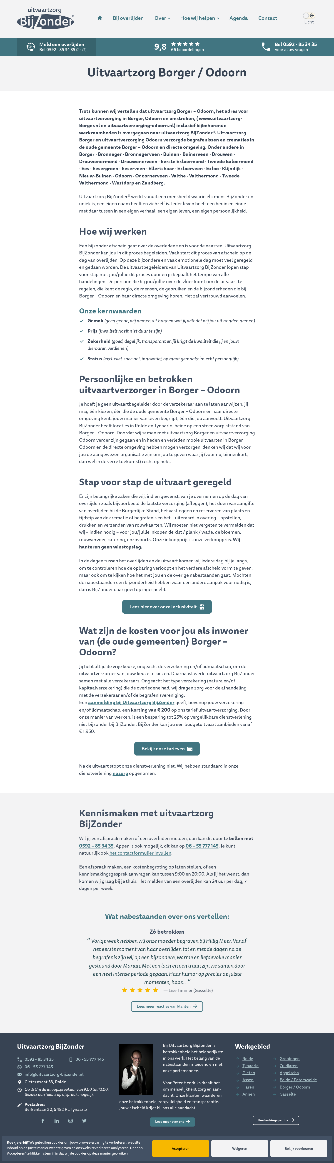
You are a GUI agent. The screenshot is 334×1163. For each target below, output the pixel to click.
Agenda (238, 18)
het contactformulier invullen (140, 853)
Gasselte (288, 1094)
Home (99, 19)
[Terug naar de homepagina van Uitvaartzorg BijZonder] (45, 19)
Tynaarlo (250, 1066)
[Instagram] (70, 1121)
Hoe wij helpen (197, 18)
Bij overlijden (128, 18)
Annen (248, 1094)
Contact (267, 18)
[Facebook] (42, 1121)
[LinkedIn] (56, 1121)
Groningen (290, 1059)
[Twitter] (84, 1121)
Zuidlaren (289, 1066)
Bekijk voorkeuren (299, 1148)
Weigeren (239, 1148)
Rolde (247, 1059)
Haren (248, 1087)
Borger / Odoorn (295, 1087)
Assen (248, 1080)
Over (160, 18)
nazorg (120, 773)
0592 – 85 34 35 (96, 845)
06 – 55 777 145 (202, 845)
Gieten (248, 1073)
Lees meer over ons (169, 1121)
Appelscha (289, 1073)
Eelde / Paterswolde (298, 1080)
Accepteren (180, 1148)
